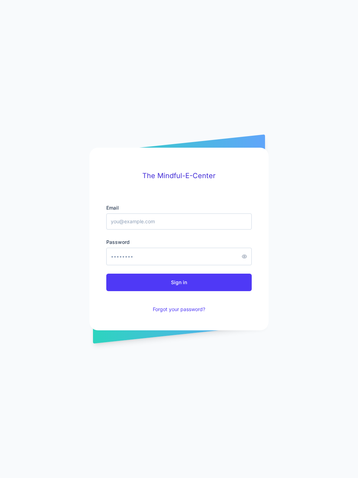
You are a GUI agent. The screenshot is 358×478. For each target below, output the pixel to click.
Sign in (179, 282)
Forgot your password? (179, 309)
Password (118, 242)
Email (112, 208)
